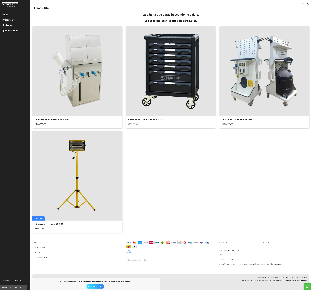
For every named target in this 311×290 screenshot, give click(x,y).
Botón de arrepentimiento (297, 280)
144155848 (223, 255)
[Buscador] (303, 4)
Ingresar (17, 287)
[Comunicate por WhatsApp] (307, 286)
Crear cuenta (7, 287)
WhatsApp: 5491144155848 (229, 250)
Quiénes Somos (10, 30)
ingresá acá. (281, 280)
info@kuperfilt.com (226, 259)
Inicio (5, 14)
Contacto (7, 25)
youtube (18, 280)
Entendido (95, 286)
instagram (6, 280)
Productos (7, 19)
